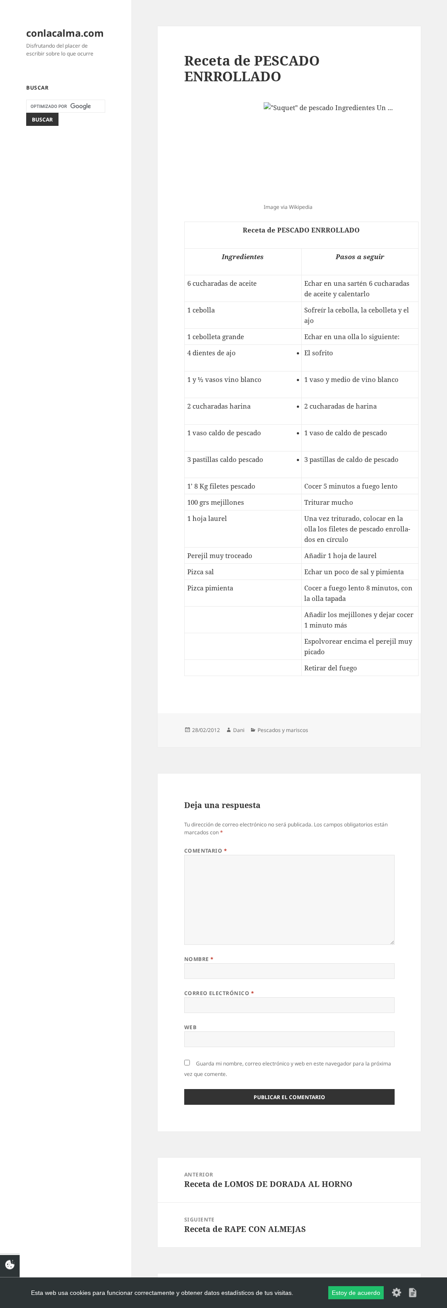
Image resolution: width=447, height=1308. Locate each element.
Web (190, 1027)
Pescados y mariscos (283, 730)
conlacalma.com (65, 32)
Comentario (205, 850)
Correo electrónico (219, 993)
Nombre (199, 959)
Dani (238, 730)
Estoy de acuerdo (356, 1292)
